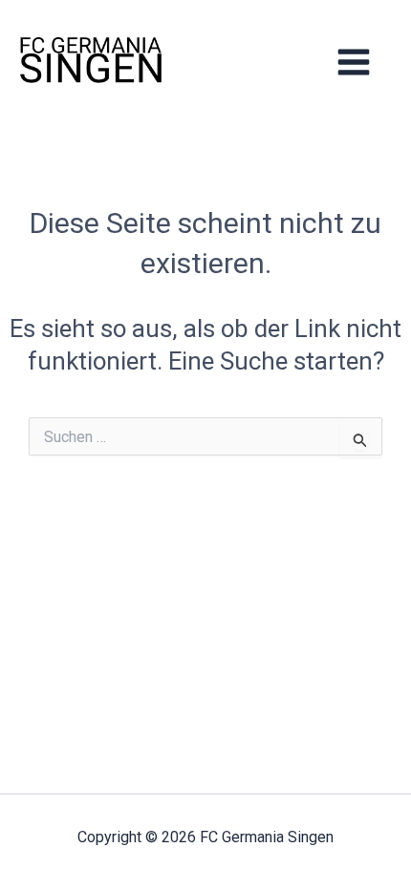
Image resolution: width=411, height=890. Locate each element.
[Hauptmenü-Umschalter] (354, 62)
